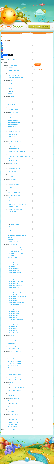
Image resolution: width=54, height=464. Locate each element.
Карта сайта (45, 26)
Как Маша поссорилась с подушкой (17, 235)
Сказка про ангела (12, 134)
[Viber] (16, 50)
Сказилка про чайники (13, 328)
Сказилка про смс (12, 317)
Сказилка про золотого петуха (15, 279)
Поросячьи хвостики (13, 241)
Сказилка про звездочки (14, 276)
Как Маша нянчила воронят (15, 231)
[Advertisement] (42, 49)
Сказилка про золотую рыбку (15, 281)
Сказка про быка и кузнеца (15, 213)
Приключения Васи (13, 416)
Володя (12, 218)
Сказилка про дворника (14, 270)
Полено (10, 187)
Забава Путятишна (15, 377)
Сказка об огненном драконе (15, 77)
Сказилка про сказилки (14, 311)
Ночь (9, 143)
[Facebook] (16, 43)
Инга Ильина (13, 393)
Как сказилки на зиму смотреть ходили (18, 249)
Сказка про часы (12, 136)
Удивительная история (13, 181)
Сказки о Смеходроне (13, 348)
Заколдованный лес (13, 109)
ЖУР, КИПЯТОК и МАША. (14, 390)
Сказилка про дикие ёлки (14, 272)
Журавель (10, 337)
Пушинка (10, 356)
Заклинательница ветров (14, 361)
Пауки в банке (11, 202)
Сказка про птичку (12, 216)
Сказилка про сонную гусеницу (16, 319)
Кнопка (9, 406)
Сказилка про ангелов (13, 262)
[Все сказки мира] (12, 27)
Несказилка (11, 255)
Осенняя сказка (12, 93)
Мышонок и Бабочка (13, 120)
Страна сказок (27, 463)
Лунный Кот (11, 395)
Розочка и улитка (12, 99)
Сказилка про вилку (13, 266)
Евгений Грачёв (14, 346)
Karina (12, 80)
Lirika (11, 91)
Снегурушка (11, 83)
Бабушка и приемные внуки (15, 197)
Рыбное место (11, 370)
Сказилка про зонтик (13, 283)
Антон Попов (13, 163)
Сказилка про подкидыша (14, 304)
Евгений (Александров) (16, 340)
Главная (32, 26)
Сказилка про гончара (13, 268)
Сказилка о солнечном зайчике (16, 259)
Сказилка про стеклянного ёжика (16, 321)
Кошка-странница (12, 411)
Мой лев (10, 237)
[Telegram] (16, 48)
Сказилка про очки (12, 300)
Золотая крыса (11, 343)
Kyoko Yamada (14, 85)
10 (16, 59)
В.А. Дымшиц (13, 179)
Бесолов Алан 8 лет (15, 174)
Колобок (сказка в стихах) (14, 192)
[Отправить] (16, 57)
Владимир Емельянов (16, 209)
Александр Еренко (15, 131)
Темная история (12, 165)
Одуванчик (10, 239)
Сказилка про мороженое (14, 294)
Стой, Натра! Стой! (13, 160)
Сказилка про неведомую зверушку (17, 296)
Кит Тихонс (13, 409)
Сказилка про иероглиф (14, 287)
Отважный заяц (12, 88)
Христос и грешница (13, 206)
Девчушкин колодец (13, 422)
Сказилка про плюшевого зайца (16, 302)
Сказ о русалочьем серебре (15, 374)
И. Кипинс (12, 382)
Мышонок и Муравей (13, 124)
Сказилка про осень (13, 298)
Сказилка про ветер (13, 264)
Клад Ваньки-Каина (13, 365)
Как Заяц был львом (13, 228)
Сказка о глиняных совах (14, 379)
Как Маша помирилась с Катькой (16, 233)
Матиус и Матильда (13, 400)
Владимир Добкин (15, 195)
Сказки (38, 26)
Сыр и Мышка (11, 128)
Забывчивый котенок (13, 384)
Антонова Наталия (15, 168)
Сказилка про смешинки (14, 315)
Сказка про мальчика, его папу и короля (18, 204)
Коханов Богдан (14, 414)
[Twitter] (16, 44)
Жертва (10, 200)
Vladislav (12, 107)
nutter (11, 101)
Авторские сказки (12, 65)
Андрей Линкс (14, 154)
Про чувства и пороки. (13, 70)
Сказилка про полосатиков (15, 306)
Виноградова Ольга (15, 190)
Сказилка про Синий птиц (14, 309)
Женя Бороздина (14, 358)
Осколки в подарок (12, 257)
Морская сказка (12, 367)
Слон (9, 138)
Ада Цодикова (14, 117)
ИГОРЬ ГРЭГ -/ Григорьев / (17, 387)
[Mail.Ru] (16, 53)
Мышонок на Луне (12, 126)
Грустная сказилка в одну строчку (16, 247)
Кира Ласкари (13, 403)
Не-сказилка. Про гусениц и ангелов (17, 253)
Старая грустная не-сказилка (15, 332)
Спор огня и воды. (12, 176)
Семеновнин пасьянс (13, 372)
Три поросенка (11, 104)
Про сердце (11, 221)
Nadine (12, 96)
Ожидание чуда (12, 146)
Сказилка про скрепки (13, 313)
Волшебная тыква (12, 115)
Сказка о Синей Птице (13, 75)
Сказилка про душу (13, 274)
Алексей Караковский (15, 141)
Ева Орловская (14, 244)
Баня (9, 226)
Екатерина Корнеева (15, 351)
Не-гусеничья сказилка (14, 251)
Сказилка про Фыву (13, 326)
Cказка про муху (12, 211)
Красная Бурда (14, 419)
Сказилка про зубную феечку (15, 285)
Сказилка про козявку (13, 289)
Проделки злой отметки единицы (16, 151)
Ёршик (9, 354)
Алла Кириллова (14, 148)
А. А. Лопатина (14, 112)
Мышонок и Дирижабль (14, 122)
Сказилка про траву (13, 324)
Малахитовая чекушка (13, 426)
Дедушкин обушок (12, 424)
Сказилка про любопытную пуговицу (17, 292)
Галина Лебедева (14, 224)
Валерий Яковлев (15, 184)
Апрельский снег (12, 171)
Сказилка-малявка (12, 330)
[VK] (16, 46)
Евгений (12, 335)
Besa (11, 67)
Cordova (12, 73)
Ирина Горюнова (14, 398)
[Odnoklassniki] (16, 51)
